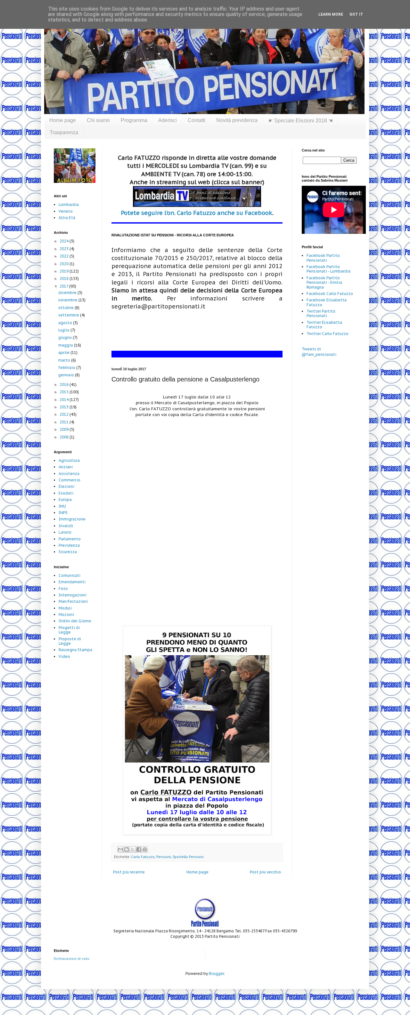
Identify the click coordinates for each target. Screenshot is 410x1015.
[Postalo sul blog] (126, 849)
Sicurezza (68, 551)
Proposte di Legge (70, 641)
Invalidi (66, 525)
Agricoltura (69, 460)
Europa (65, 499)
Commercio (69, 480)
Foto (63, 588)
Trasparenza (64, 132)
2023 (65, 248)
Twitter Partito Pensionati (321, 313)
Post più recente (129, 872)
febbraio (67, 367)
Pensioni (163, 857)
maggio (66, 345)
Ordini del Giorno (75, 620)
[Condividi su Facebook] (138, 849)
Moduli (65, 608)
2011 (65, 422)
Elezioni (66, 486)
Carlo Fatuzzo (143, 857)
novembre (68, 300)
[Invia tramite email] (120, 849)
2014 (65, 399)
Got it (356, 14)
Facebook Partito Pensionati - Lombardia (328, 269)
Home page (62, 120)
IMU (62, 506)
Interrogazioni (72, 595)
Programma (134, 120)
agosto (65, 322)
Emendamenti (72, 581)
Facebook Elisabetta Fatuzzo (327, 302)
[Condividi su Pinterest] (145, 849)
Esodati (66, 493)
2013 (65, 407)
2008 (65, 437)
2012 (65, 414)
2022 (65, 256)
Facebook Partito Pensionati (323, 257)
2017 (64, 286)
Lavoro (65, 532)
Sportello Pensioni (188, 857)
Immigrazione (72, 519)
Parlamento (70, 538)
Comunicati (69, 575)
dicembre (68, 292)
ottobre (66, 307)
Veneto (66, 211)
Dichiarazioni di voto (71, 958)
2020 (65, 263)
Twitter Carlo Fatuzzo (327, 333)
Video (64, 656)
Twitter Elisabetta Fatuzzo (324, 324)
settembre (69, 315)
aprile (64, 352)
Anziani (66, 466)
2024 (65, 241)
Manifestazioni (73, 601)
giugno (65, 337)
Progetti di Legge (69, 629)
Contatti (196, 120)
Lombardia (69, 204)
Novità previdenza (237, 120)
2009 (65, 429)
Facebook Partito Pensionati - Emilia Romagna (324, 282)
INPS (63, 512)
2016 (65, 384)
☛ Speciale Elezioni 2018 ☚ (300, 120)
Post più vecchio (265, 872)
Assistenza (69, 473)
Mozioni (66, 614)
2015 (65, 391)
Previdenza (69, 545)
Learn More (330, 14)
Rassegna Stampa (75, 649)
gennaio (66, 374)
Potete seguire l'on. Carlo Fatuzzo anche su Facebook (196, 213)
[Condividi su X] (132, 849)
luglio (64, 330)
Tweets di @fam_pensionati (319, 352)
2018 (65, 278)
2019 (65, 271)
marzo (64, 360)
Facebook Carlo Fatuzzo (330, 293)
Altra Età (67, 217)
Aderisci (167, 120)
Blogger (216, 973)
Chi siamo (98, 120)
